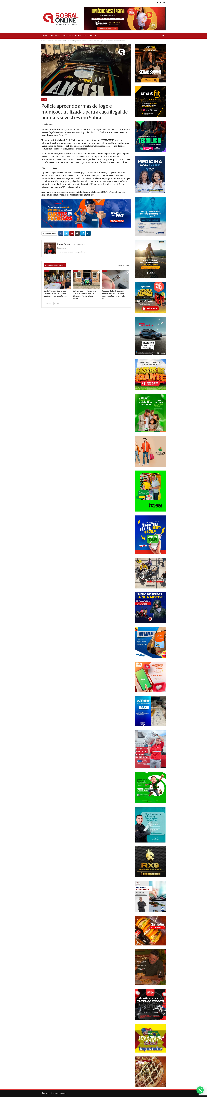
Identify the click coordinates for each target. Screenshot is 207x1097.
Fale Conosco (90, 36)
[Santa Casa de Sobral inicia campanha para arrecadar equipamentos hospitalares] (57, 279)
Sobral (44, 99)
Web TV (78, 36)
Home (45, 36)
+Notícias (54, 36)
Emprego (67, 36)
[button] (200, 1090)
